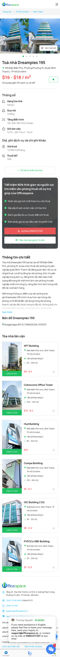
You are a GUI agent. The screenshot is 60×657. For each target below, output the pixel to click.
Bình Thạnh (38, 11)
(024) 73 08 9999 (14, 600)
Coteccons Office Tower (38, 384)
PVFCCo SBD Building (37, 541)
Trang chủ (7, 11)
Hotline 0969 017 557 (32, 231)
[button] (23, 56)
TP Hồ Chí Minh (22, 11)
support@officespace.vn (17, 611)
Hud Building (31, 424)
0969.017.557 (33, 635)
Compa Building (33, 463)
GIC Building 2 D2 (34, 502)
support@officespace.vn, (25, 633)
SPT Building (31, 345)
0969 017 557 (12, 605)
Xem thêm (7, 312)
